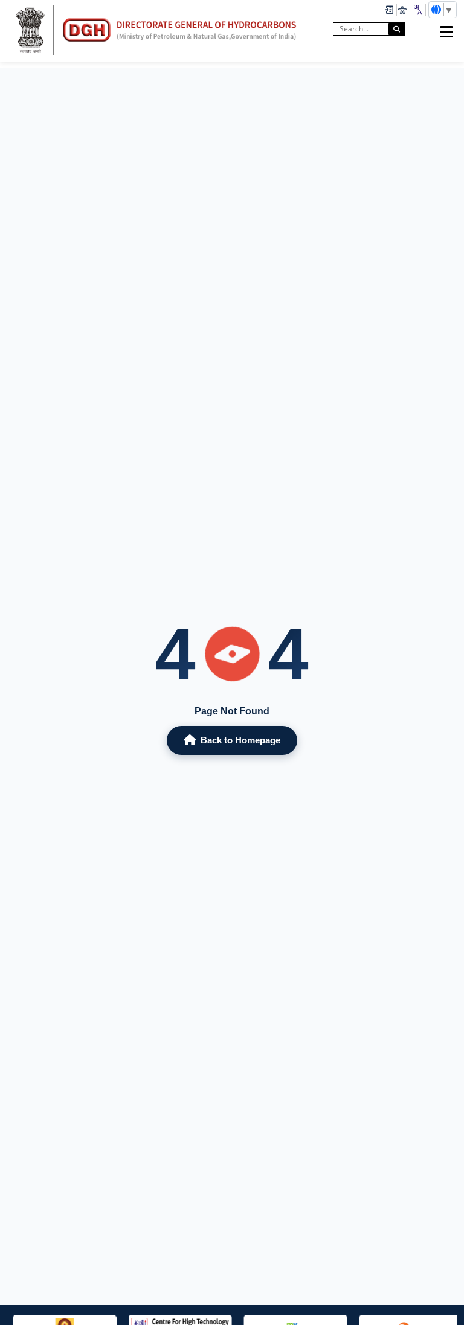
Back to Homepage (240, 740)
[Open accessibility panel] (402, 10)
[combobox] (417, 9)
